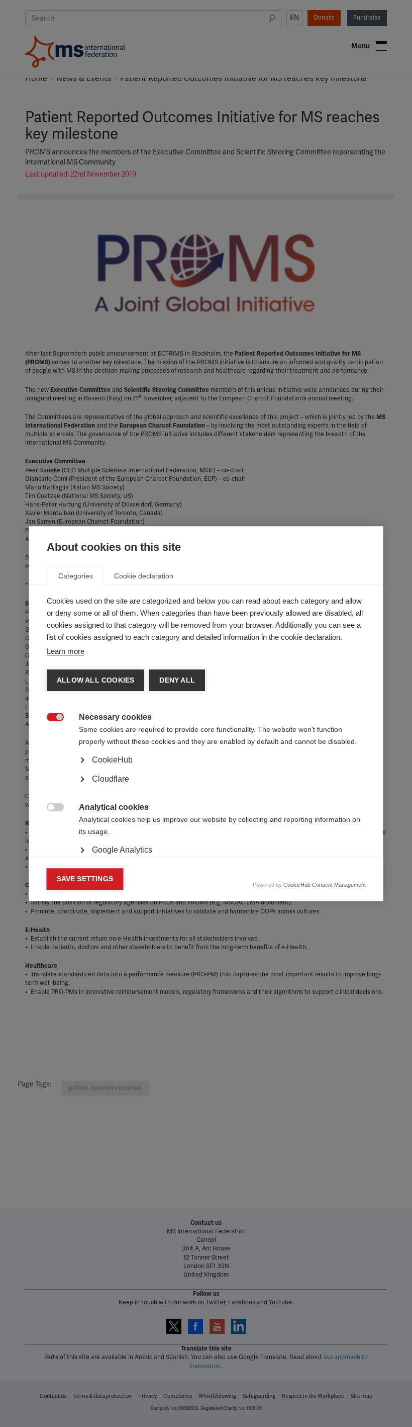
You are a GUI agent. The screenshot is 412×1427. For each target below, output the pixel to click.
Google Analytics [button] (122, 850)
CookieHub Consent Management (324, 885)
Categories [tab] (75, 576)
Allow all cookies (95, 680)
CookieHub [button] (112, 760)
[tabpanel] (206, 788)
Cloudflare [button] (110, 779)
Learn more (65, 651)
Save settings (85, 879)
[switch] (50, 718)
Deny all (177, 680)
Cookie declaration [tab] (143, 576)
